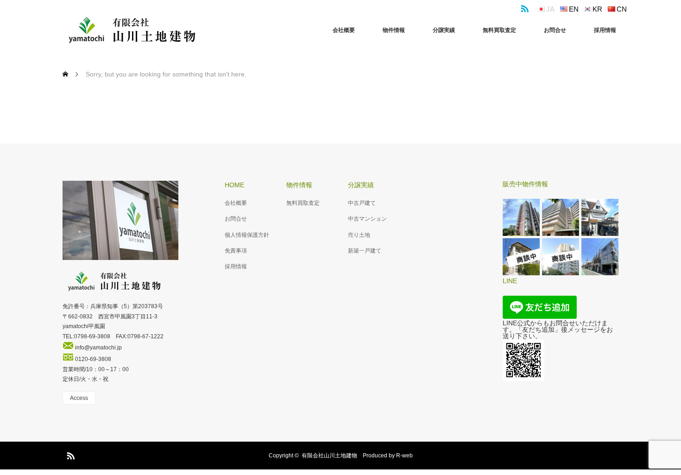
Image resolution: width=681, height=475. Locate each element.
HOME (234, 185)
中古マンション (367, 218)
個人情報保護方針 (247, 235)
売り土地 (359, 235)
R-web (404, 455)
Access (79, 398)
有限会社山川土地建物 (329, 455)
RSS (523, 7)
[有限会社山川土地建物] (132, 30)
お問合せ (555, 30)
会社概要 (344, 30)
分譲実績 (444, 30)
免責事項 (236, 250)
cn (622, 9)
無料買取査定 (499, 30)
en (574, 9)
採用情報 (605, 30)
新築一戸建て (364, 250)
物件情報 (394, 30)
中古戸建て (362, 203)
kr (597, 9)
